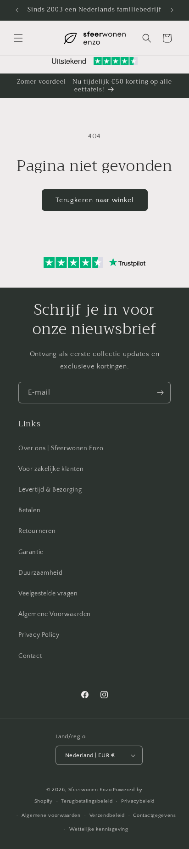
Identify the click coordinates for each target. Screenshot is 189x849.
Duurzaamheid (40, 573)
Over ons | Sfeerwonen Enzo (61, 448)
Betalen (29, 510)
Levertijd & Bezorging (50, 489)
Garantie (31, 552)
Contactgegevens (154, 815)
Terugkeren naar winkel (95, 200)
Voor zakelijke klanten (50, 469)
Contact (30, 656)
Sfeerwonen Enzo (90, 789)
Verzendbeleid (107, 815)
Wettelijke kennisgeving (98, 829)
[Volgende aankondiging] (172, 10)
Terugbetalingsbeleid (86, 801)
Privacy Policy (38, 635)
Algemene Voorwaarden (54, 614)
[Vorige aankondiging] (17, 10)
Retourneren (37, 531)
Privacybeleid (138, 801)
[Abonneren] (160, 392)
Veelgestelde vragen (48, 593)
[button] (18, 38)
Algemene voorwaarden (51, 815)
